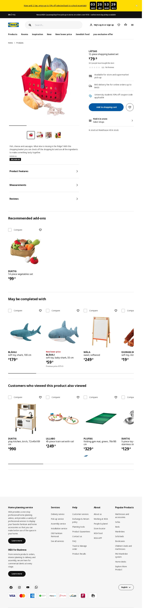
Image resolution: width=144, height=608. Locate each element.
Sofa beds (119, 536)
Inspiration (37, 34)
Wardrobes (120, 531)
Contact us (77, 536)
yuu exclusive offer (103, 34)
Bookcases (120, 541)
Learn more (17, 540)
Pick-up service (57, 519)
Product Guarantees (81, 531)
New (49, 34)
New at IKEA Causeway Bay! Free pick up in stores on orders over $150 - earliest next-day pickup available (76, 15)
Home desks (120, 561)
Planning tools (78, 526)
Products (19, 43)
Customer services (80, 514)
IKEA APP (98, 538)
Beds (117, 526)
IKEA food (98, 533)
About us (98, 514)
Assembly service (58, 523)
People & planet (101, 523)
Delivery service (57, 514)
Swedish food (82, 34)
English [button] (124, 587)
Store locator (99, 528)
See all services (57, 541)
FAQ (74, 541)
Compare (18, 230)
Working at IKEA (101, 519)
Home (10, 43)
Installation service (59, 528)
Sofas (117, 522)
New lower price (63, 34)
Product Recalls (79, 553)
